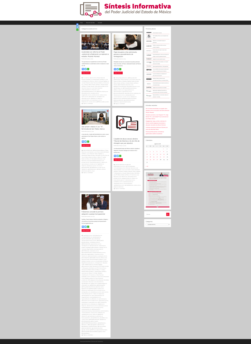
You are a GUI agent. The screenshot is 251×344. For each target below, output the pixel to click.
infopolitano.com (86, 285)
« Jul (147, 166)
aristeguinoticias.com (126, 178)
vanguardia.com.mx (118, 183)
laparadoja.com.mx (87, 235)
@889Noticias (93, 285)
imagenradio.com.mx (86, 95)
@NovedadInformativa (87, 252)
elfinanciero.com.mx (86, 300)
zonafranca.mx (85, 275)
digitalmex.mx (94, 98)
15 (164, 154)
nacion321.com (85, 273)
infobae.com (94, 276)
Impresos (84, 79)
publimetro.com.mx (86, 276)
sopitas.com (92, 278)
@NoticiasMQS (100, 240)
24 (147, 159)
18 (150, 157)
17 (147, 157)
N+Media (126, 171)
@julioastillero (91, 254)
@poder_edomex (86, 329)
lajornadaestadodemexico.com (89, 91)
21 (160, 157)
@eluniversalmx (95, 247)
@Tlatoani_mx (95, 299)
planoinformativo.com (87, 100)
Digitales (105, 81)
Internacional (85, 269)
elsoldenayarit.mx (97, 237)
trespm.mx (99, 98)
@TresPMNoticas (94, 167)
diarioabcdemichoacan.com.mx (89, 240)
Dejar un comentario (88, 103)
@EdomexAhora (85, 266)
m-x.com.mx (86, 77)
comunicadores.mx (118, 96)
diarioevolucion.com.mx (119, 95)
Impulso (92, 86)
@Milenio (116, 90)
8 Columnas (133, 174)
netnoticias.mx (102, 245)
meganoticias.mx (85, 297)
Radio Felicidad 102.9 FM (95, 266)
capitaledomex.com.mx (119, 185)
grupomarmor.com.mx (96, 244)
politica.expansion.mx (87, 89)
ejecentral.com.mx (86, 304)
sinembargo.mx (85, 302)
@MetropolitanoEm (132, 77)
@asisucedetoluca (102, 283)
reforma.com (105, 91)
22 (164, 157)
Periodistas (129, 86)
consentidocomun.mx (95, 242)
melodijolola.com (86, 245)
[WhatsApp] (77, 29)
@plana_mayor (91, 171)
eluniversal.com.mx (86, 93)
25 (150, 159)
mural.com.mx (94, 312)
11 (150, 154)
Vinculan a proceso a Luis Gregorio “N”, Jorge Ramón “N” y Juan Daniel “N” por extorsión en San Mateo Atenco (157, 116)
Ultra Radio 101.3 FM (99, 155)
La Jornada (123, 173)
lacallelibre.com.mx (118, 181)
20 (157, 157)
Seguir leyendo (86, 72)
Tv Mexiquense (117, 173)
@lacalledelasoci (86, 333)
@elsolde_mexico (100, 286)
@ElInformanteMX (86, 331)
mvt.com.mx (99, 165)
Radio (96, 153)
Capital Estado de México (100, 271)
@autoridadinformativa (125, 101)
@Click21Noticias (85, 257)
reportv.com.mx (93, 77)
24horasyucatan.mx (98, 249)
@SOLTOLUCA (101, 324)
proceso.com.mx (85, 162)
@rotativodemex (85, 242)
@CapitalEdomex (129, 185)
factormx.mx (84, 256)
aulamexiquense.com (128, 181)
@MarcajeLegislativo (92, 324)
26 (153, 159)
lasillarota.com (85, 101)
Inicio (81, 22)
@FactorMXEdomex (87, 150)
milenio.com (121, 90)
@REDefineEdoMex (86, 244)
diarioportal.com (92, 96)
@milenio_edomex (101, 169)
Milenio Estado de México (94, 84)
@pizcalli (129, 164)
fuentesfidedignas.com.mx (88, 307)
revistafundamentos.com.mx (98, 252)
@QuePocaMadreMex (87, 238)
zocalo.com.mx (92, 101)
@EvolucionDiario (132, 98)
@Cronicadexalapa (130, 166)
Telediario (100, 273)
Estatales (88, 79)
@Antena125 (125, 98)
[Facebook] (77, 24)
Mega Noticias (90, 249)
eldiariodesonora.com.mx (120, 166)
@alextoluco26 (85, 288)
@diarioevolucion (118, 98)
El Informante (106, 276)
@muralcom (91, 262)
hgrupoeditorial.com (129, 90)
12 (153, 154)
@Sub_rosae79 (94, 321)
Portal (96, 86)
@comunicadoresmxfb (119, 93)
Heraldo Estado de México (132, 83)
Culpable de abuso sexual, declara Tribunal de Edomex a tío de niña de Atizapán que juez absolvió (126, 141)
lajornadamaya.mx (92, 316)
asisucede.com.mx (86, 98)
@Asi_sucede (105, 101)
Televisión (92, 153)
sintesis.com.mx (94, 283)
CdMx (95, 81)
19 (153, 157)
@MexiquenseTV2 (96, 309)
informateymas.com (97, 235)
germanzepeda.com (86, 295)
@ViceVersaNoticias (86, 321)
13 (157, 154)
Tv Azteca (102, 269)
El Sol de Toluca (102, 268)
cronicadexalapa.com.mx (120, 168)
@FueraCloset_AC (94, 245)
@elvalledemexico (92, 169)
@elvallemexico (85, 326)
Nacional (103, 77)
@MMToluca (99, 101)
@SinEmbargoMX (101, 285)
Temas (98, 77)
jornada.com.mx (95, 95)
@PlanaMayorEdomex (94, 319)
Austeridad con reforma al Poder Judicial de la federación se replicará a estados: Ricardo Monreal (95, 54)
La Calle (97, 275)
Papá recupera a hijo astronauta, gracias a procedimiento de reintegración (125, 54)
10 (147, 154)
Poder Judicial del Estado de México (94, 259)
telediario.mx (134, 96)
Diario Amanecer (98, 88)
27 (157, 159)
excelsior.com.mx (95, 93)
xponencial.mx (85, 281)
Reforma (92, 81)
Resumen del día (90, 22)
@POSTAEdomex (85, 250)
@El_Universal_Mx (102, 302)
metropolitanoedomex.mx (121, 77)
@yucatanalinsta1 (96, 238)
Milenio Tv (100, 157)
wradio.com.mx (103, 95)
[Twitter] (77, 27)
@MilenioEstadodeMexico (99, 150)
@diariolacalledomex (119, 100)
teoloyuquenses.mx (86, 317)
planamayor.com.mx (97, 100)
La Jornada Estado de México (98, 79)
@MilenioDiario (117, 79)
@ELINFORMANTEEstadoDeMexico (90, 323)
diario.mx (95, 314)
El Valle (88, 86)
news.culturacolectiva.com (98, 295)
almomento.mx (100, 281)
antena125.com (137, 93)
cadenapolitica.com (130, 95)
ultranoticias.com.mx (127, 91)
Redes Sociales (89, 83)
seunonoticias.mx (118, 91)
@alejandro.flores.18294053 (120, 86)
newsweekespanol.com (95, 297)
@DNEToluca (117, 101)
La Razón (86, 84)
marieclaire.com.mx (94, 250)
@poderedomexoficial (129, 100)
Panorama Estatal (97, 83)
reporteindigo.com (118, 88)
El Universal (100, 81)
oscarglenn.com (100, 96)
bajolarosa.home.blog (87, 311)
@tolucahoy (84, 254)
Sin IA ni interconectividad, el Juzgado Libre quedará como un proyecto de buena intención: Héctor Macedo (157, 110)
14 (160, 154)
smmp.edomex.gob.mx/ (95, 162)
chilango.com (102, 247)
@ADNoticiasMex (93, 288)
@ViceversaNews (94, 331)
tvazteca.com (100, 288)
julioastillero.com (103, 317)
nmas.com (88, 88)
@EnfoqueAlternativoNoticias (129, 88)
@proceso (101, 293)
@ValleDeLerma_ (102, 323)
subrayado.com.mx (102, 256)
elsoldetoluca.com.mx (96, 292)
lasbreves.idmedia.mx (93, 256)
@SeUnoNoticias (122, 84)
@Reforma (99, 91)
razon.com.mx (85, 96)
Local (106, 79)
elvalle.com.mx (93, 164)
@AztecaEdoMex (85, 167)
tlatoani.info (84, 316)
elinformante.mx (105, 311)
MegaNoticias (85, 262)
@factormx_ (84, 324)
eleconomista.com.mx (103, 86)
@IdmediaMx (93, 257)
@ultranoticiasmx (93, 326)
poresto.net (84, 280)
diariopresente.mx (96, 311)
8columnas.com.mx (98, 307)
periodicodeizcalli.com (120, 164)
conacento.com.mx (98, 254)
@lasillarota (100, 314)
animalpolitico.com (86, 292)
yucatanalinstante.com (87, 237)
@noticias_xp (100, 316)
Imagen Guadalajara (86, 247)
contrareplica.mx (85, 81)
